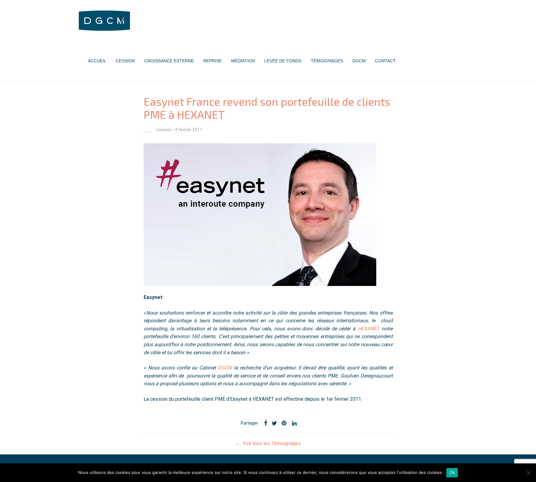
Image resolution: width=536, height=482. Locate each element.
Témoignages (327, 60)
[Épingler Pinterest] (284, 423)
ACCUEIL (97, 60)
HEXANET (368, 329)
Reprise (212, 60)
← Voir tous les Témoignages (268, 443)
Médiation (243, 60)
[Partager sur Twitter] (274, 423)
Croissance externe (169, 60)
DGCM (359, 60)
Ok (452, 472)
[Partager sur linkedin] (294, 423)
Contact (385, 60)
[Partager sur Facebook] (265, 423)
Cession (125, 60)
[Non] (528, 473)
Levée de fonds (283, 60)
